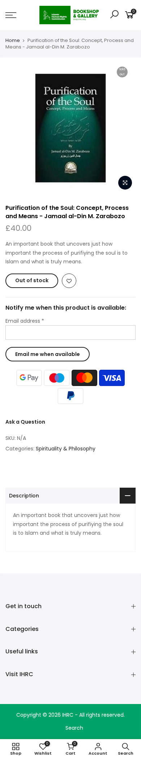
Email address (24, 321)
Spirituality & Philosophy (65, 448)
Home (12, 40)
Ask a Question (25, 421)
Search (74, 728)
